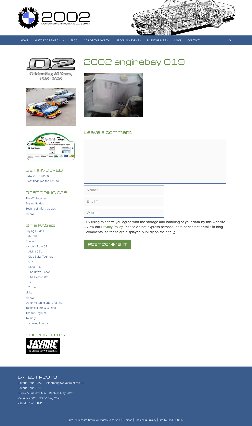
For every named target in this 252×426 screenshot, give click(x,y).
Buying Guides (35, 203)
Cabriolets (32, 236)
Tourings (31, 318)
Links (177, 40)
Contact (193, 40)
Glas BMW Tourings (40, 256)
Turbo (32, 287)
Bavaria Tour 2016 (29, 388)
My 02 (30, 213)
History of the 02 (47, 40)
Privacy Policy (112, 227)
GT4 (31, 261)
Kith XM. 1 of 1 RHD (30, 403)
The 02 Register (36, 198)
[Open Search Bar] (229, 40)
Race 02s (34, 266)
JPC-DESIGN (175, 419)
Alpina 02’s (35, 251)
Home (25, 40)
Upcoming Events (128, 40)
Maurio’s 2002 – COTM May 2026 (39, 398)
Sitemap (127, 419)
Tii (29, 282)
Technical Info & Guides (41, 208)
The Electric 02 (38, 277)
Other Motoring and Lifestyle (44, 302)
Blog (74, 40)
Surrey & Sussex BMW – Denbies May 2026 (46, 393)
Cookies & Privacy (145, 419)
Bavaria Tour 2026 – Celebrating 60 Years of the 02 (51, 382)
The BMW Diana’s (39, 272)
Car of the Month (97, 40)
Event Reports (157, 40)
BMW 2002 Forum (37, 175)
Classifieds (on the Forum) (42, 181)
